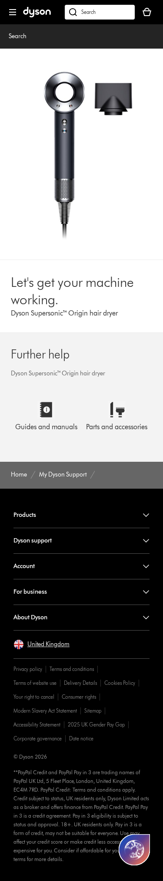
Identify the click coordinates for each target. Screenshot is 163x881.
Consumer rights (79, 697)
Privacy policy (27, 669)
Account (24, 566)
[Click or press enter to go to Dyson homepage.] (37, 15)
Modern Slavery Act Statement (45, 710)
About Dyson (30, 617)
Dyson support (32, 540)
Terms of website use (35, 683)
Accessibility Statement (36, 724)
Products (24, 515)
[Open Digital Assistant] (134, 849)
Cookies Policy (119, 683)
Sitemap (92, 710)
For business (30, 591)
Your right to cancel (33, 697)
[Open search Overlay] (100, 12)
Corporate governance (37, 738)
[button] (41, 644)
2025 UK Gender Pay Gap (96, 724)
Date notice (81, 738)
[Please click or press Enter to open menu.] (12, 12)
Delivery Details (80, 683)
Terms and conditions (72, 669)
